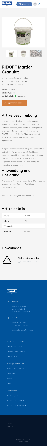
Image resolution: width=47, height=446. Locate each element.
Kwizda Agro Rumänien (16, 405)
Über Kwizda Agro (14, 346)
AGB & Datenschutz (13, 427)
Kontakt (9, 423)
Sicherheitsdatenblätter (15, 368)
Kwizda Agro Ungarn (15, 400)
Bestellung (11, 378)
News (9, 383)
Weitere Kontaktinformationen (23, 330)
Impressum (10, 431)
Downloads (11, 373)
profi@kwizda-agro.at (20, 325)
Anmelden (25, 4)
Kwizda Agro (12, 396)
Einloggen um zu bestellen (15, 103)
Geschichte (11, 356)
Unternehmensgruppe (15, 351)
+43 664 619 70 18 (19, 323)
